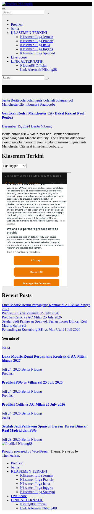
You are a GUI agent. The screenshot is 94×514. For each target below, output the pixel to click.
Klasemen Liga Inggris (36, 49)
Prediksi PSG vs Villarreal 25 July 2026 (30, 313)
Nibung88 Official (33, 65)
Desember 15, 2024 (16, 126)
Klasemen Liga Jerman (36, 37)
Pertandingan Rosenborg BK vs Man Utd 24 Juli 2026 (41, 329)
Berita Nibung (41, 126)
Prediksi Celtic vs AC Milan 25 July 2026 (32, 317)
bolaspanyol (64, 100)
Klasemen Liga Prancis (36, 41)
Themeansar (10, 455)
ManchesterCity (14, 104)
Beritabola (18, 100)
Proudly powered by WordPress (25, 451)
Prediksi (17, 24)
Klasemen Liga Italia (35, 45)
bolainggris (34, 100)
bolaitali (49, 100)
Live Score (19, 57)
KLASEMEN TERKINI (29, 33)
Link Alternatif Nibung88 (38, 69)
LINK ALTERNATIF (27, 61)
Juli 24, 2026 (11, 369)
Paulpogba (47, 104)
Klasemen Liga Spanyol (37, 53)
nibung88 (33, 104)
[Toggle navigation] (3, 9)
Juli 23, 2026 (11, 439)
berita (15, 29)
